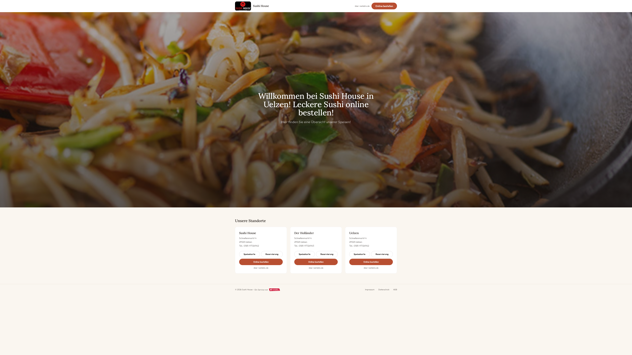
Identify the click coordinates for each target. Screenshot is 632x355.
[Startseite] (243, 6)
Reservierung (271, 254)
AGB (395, 289)
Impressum (369, 289)
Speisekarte (249, 254)
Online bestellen (384, 6)
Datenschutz (383, 289)
